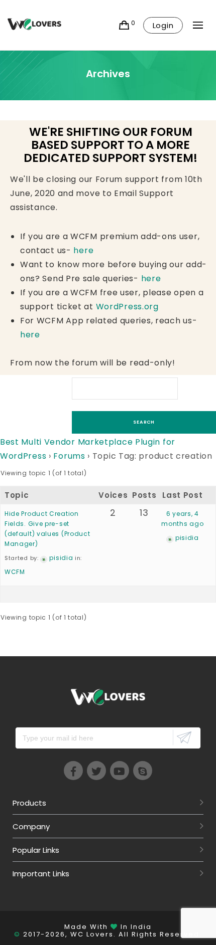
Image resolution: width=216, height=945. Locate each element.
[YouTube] (119, 770)
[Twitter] (96, 770)
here (83, 250)
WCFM (15, 572)
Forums (69, 456)
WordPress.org (127, 306)
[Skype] (142, 770)
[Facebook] (73, 770)
